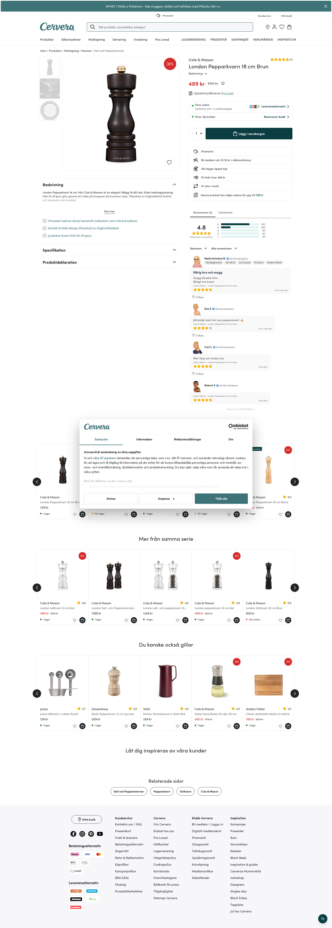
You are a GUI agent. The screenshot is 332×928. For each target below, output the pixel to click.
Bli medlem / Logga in (207, 824)
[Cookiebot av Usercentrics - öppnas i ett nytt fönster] (231, 427)
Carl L (208, 347)
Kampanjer (240, 39)
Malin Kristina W (214, 258)
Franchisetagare (165, 877)
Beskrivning (196, 73)
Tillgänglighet (163, 891)
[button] (92, 27)
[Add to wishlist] (169, 162)
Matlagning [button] (96, 39)
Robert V (209, 385)
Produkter (47, 39)
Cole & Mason (209, 791)
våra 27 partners (104, 458)
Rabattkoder (201, 877)
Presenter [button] (218, 39)
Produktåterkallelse (128, 891)
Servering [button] (119, 39)
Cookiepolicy (162, 864)
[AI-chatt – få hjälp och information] (322, 918)
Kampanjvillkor (125, 871)
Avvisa (110, 498)
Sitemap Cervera (165, 898)
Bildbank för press (166, 884)
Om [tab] (230, 439)
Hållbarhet (161, 844)
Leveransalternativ (273, 106)
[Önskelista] (281, 26)
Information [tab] (144, 439)
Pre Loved (162, 39)
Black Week (238, 857)
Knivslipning (200, 864)
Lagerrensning (193, 39)
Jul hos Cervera (240, 911)
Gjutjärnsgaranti (203, 857)
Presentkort (123, 831)
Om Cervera (162, 824)
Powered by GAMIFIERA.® (241, 409)
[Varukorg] (289, 26)
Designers (237, 884)
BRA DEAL (122, 877)
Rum (233, 837)
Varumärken (263, 39)
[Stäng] (325, 6)
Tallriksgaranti (202, 851)
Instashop (237, 877)
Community (225, 212)
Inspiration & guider (244, 864)
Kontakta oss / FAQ (128, 824)
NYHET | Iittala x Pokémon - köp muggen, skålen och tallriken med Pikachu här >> (163, 6)
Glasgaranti (200, 844)
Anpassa (164, 498)
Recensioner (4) (202, 212)
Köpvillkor (122, 864)
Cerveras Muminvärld (245, 871)
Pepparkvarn (162, 791)
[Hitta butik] (267, 26)
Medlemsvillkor (202, 871)
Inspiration (286, 39)
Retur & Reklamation (129, 857)
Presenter (237, 831)
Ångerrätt (122, 851)
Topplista (236, 904)
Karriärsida (161, 871)
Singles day (238, 891)
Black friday (238, 898)
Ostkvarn (185, 791)
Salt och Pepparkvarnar (129, 791)
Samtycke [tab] (101, 439)
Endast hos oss (164, 831)
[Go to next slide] (294, 482)
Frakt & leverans (126, 837)
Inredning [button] (140, 39)
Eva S (207, 308)
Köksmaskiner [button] (71, 39)
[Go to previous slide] (37, 482)
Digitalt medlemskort (206, 831)
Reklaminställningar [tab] (187, 439)
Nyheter (235, 851)
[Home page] (57, 29)
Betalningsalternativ (129, 844)
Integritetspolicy (165, 857)
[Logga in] (274, 26)
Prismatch (199, 837)
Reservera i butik (274, 117)
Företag (120, 884)
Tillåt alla (221, 498)
